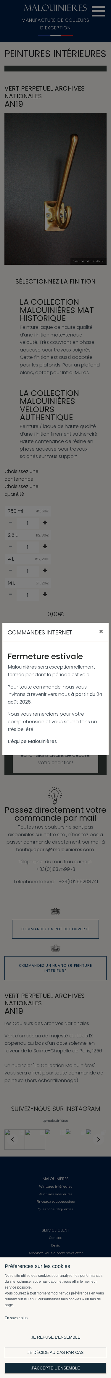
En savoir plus (16, 1318)
